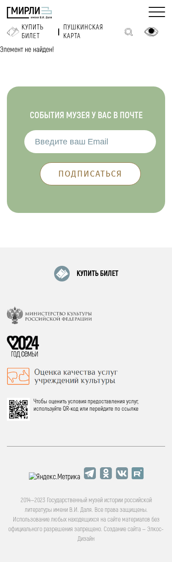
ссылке (130, 409)
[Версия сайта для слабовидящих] (151, 31)
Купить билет (33, 31)
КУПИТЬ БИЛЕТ (97, 273)
